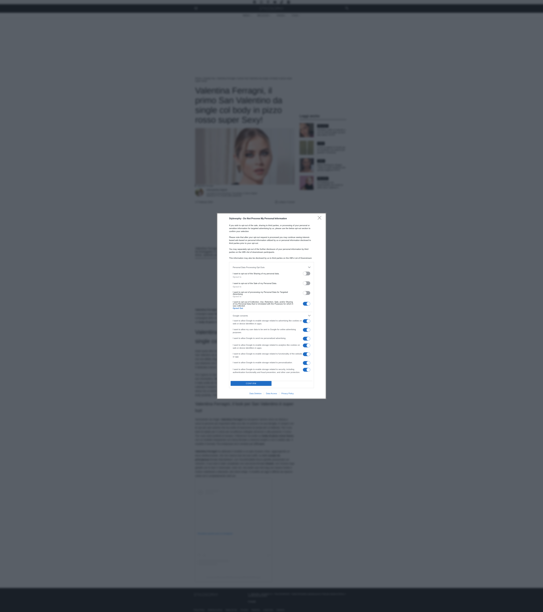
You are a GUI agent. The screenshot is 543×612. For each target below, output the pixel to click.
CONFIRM (251, 383)
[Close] (320, 218)
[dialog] (271, 306)
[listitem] (271, 267)
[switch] (306, 273)
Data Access (271, 393)
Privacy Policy (287, 393)
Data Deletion (255, 393)
